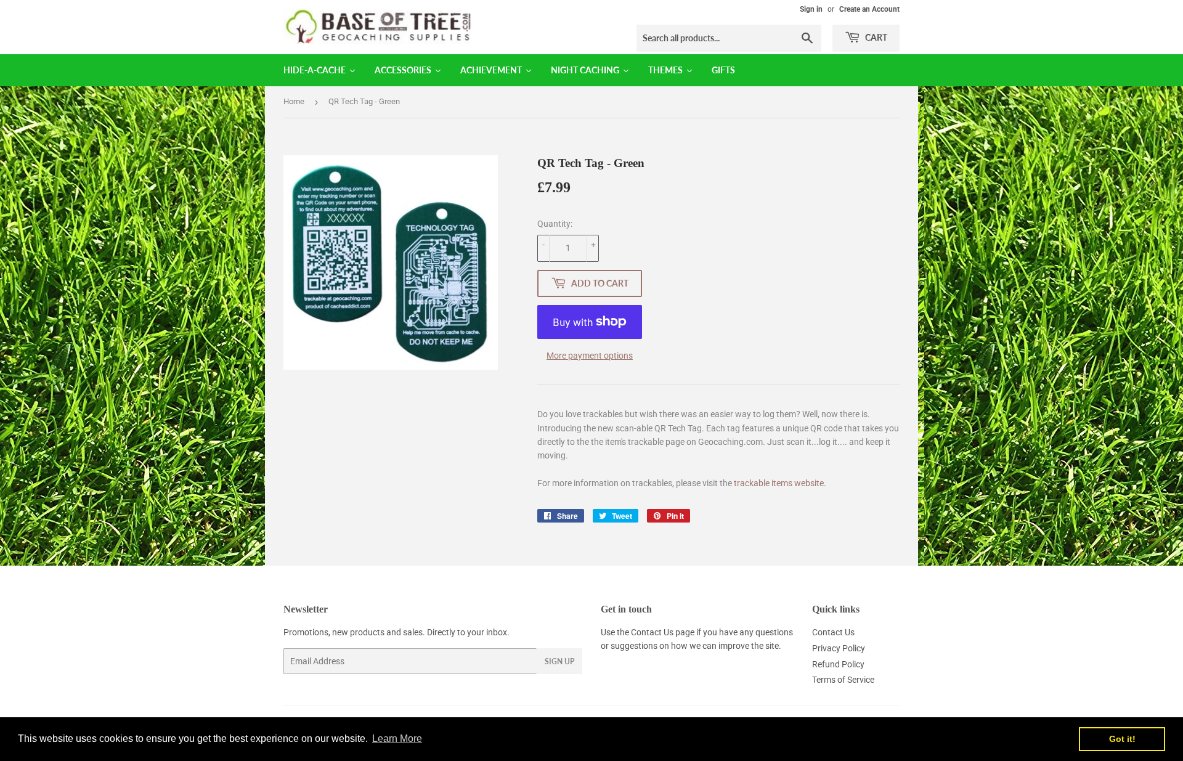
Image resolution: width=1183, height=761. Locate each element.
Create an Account (869, 9)
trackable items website (779, 483)
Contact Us (652, 632)
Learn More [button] (397, 738)
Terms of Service (843, 680)
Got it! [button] (1122, 739)
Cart (875, 37)
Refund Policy (838, 664)
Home (293, 101)
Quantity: (554, 224)
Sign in (811, 9)
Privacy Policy (838, 648)
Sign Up (559, 661)
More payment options (590, 355)
